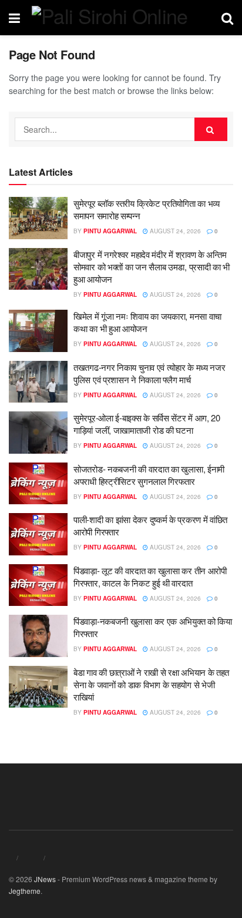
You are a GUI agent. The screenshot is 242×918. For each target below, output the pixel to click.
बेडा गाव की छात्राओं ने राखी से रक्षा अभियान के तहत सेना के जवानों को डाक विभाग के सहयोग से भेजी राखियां (151, 684)
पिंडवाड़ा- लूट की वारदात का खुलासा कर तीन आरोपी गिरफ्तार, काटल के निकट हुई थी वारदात (150, 576)
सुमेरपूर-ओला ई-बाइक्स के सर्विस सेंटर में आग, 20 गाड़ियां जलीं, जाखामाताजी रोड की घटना (146, 423)
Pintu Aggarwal (110, 231)
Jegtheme (25, 891)
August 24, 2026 (174, 231)
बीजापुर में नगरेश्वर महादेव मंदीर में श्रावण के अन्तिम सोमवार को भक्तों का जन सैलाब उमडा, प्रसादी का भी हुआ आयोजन (151, 266)
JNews (45, 879)
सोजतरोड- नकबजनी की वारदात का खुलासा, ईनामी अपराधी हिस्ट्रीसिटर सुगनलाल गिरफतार (148, 475)
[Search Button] (210, 129)
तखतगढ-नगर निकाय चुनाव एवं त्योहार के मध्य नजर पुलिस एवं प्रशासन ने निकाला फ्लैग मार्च (149, 373)
